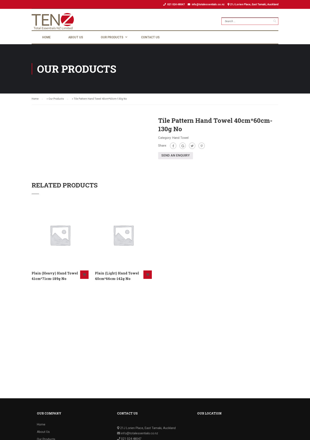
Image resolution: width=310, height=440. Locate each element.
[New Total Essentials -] (53, 21)
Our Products (56, 98)
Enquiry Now (84, 274)
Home (35, 98)
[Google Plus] (182, 146)
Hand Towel (180, 138)
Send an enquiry (175, 155)
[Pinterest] (201, 146)
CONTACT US (150, 37)
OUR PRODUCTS (112, 37)
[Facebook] (173, 146)
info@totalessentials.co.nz (208, 4)
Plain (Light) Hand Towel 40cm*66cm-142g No (117, 276)
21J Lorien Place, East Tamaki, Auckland (253, 4)
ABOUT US (75, 37)
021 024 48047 (176, 4)
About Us (43, 432)
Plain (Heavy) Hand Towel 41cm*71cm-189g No (55, 276)
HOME (46, 37)
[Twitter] (192, 146)
